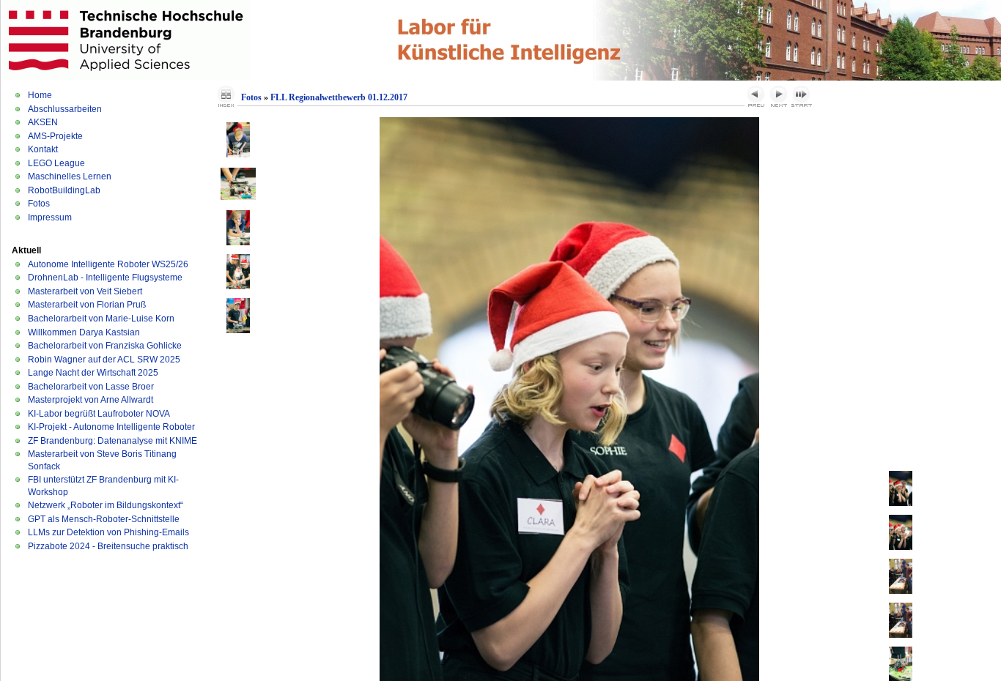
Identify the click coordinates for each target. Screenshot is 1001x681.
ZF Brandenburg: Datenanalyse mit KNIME (112, 441)
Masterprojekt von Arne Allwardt (90, 400)
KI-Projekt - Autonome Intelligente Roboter (111, 427)
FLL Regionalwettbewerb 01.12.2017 (338, 97)
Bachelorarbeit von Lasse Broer (91, 387)
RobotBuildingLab (64, 190)
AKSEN (43, 122)
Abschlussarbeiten (65, 109)
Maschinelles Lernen (69, 176)
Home (40, 95)
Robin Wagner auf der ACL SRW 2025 (104, 359)
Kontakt (43, 149)
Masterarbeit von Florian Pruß (87, 304)
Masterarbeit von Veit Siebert (85, 291)
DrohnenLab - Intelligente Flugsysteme (105, 277)
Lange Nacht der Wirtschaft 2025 (93, 373)
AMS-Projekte (55, 136)
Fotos (39, 203)
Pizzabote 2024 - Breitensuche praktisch (108, 546)
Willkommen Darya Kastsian (84, 332)
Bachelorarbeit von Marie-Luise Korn (101, 318)
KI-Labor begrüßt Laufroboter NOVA (99, 414)
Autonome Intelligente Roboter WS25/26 (108, 264)
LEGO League (56, 163)
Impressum (50, 217)
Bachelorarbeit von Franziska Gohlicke (105, 345)
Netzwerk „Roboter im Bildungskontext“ (105, 505)
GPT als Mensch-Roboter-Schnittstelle (104, 519)
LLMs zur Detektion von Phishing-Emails (108, 532)
